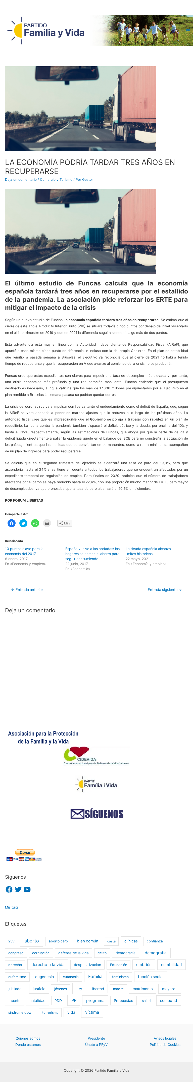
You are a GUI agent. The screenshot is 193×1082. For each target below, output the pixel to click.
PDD (58, 1001)
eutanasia (71, 977)
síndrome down (20, 1012)
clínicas (131, 941)
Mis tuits (12, 907)
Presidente (96, 1038)
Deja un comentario (21, 179)
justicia (39, 989)
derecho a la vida (48, 964)
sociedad (168, 1000)
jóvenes (60, 989)
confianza (155, 941)
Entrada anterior (27, 589)
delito (102, 953)
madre (118, 989)
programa (95, 1000)
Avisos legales (165, 1038)
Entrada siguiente (165, 589)
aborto (31, 940)
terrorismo (50, 1012)
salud (146, 1001)
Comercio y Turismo (56, 179)
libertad (97, 989)
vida (71, 1012)
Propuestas (123, 1000)
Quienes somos (28, 1038)
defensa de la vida (73, 953)
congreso (15, 953)
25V (11, 941)
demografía (156, 952)
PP (73, 1000)
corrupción (41, 953)
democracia (125, 953)
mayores (169, 989)
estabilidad (171, 964)
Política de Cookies (165, 1045)
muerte (14, 1000)
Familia (95, 976)
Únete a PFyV (96, 1045)
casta (111, 941)
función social (151, 976)
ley (79, 988)
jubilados (16, 989)
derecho (15, 965)
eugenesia (44, 977)
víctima (92, 1012)
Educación (118, 965)
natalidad (37, 1000)
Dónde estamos (28, 1045)
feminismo (120, 977)
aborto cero (58, 941)
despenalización (87, 965)
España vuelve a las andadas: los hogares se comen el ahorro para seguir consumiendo (92, 554)
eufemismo (17, 977)
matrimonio (143, 989)
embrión (144, 964)
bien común (87, 941)
